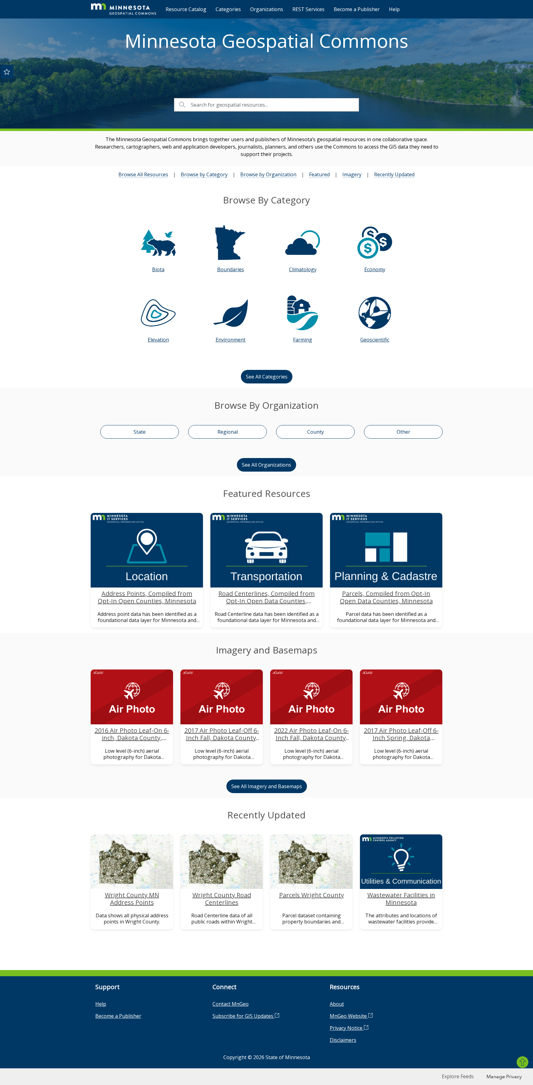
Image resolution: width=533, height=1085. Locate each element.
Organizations (266, 9)
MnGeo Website (349, 1016)
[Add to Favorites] (7, 71)
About (337, 1004)
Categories (228, 9)
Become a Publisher (357, 9)
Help (394, 9)
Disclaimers (343, 1040)
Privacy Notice (347, 1028)
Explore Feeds (458, 1076)
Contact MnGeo (231, 1004)
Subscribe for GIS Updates (244, 1016)
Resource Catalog (186, 9)
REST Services (308, 9)
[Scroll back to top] (522, 1062)
